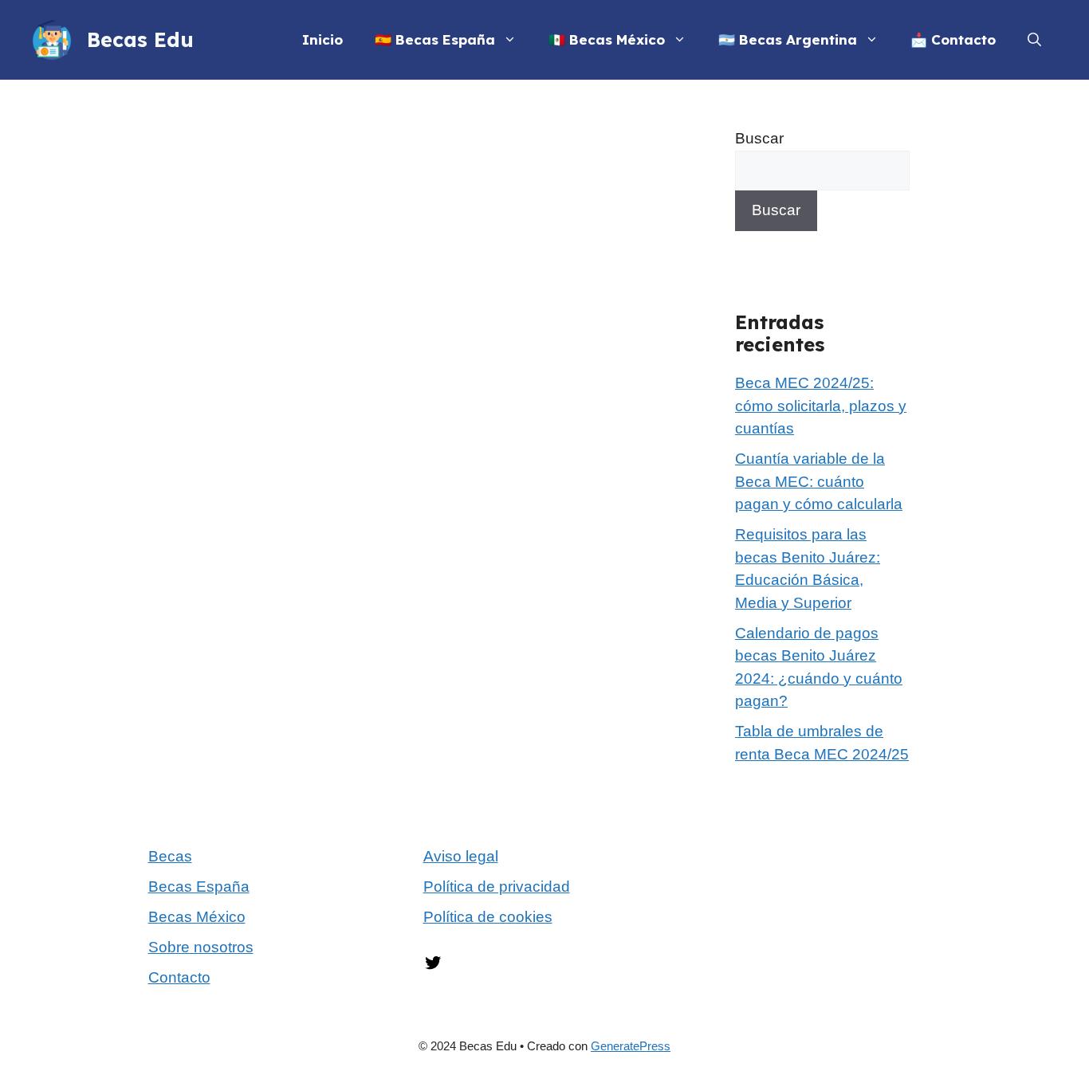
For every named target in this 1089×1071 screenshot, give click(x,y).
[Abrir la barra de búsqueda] (1034, 40)
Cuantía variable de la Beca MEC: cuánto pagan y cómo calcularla (818, 481)
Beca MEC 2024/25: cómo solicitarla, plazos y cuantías (820, 406)
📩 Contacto (953, 39)
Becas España (199, 886)
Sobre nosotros (201, 947)
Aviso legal (460, 856)
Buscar (759, 138)
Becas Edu (140, 39)
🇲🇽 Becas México (606, 39)
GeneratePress (630, 1046)
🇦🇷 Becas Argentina (787, 39)
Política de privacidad (496, 886)
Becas (170, 856)
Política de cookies (487, 916)
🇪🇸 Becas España (435, 39)
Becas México (197, 916)
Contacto (179, 977)
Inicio (322, 39)
